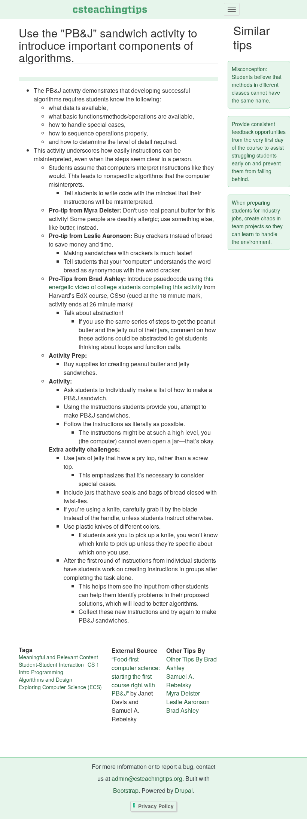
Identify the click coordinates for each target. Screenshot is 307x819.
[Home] (109, 9)
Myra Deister (183, 693)
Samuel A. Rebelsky (180, 680)
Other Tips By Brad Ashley (191, 663)
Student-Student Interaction (51, 664)
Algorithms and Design (45, 679)
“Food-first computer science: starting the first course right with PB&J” (136, 676)
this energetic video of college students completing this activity (131, 282)
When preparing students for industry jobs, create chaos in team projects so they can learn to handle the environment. (257, 222)
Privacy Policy (156, 806)
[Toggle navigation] (232, 9)
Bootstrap (126, 790)
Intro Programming (41, 672)
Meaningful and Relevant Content (58, 657)
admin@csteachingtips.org (147, 778)
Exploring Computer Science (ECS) (60, 687)
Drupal (184, 790)
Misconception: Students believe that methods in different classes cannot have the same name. (257, 84)
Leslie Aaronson (188, 701)
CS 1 (93, 664)
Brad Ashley (182, 710)
